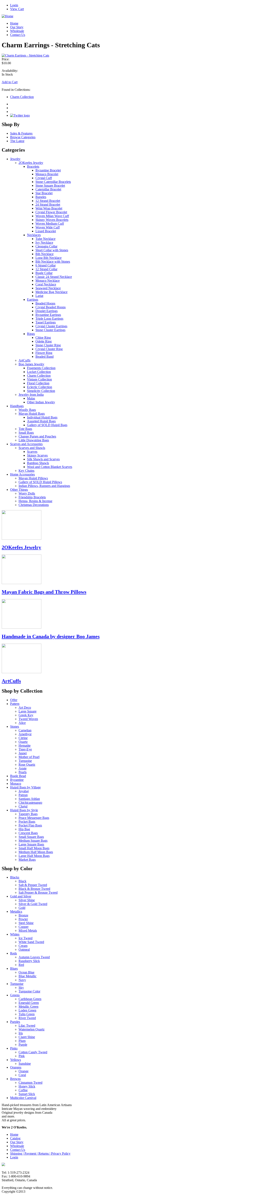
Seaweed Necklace (48, 288)
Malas (31, 398)
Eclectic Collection (39, 387)
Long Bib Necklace (48, 258)
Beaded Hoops (45, 303)
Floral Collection (38, 383)
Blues (14, 968)
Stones (14, 726)
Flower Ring (43, 353)
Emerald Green (29, 1003)
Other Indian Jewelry (41, 402)
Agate (23, 768)
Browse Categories (22, 137)
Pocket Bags (27, 821)
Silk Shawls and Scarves (43, 459)
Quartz (23, 742)
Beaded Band (44, 356)
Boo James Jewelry (31, 364)
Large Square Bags (31, 844)
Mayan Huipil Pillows (33, 478)
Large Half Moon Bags (34, 856)
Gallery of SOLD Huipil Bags (47, 425)
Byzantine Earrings (48, 315)
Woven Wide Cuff (47, 227)
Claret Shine (27, 1037)
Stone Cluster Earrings (50, 330)
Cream (23, 946)
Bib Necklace (44, 254)
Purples (15, 1022)
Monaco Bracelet (46, 174)
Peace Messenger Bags (34, 818)
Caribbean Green (30, 999)
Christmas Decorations (34, 505)
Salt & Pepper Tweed (33, 885)
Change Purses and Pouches (37, 436)
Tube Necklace (45, 239)
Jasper (23, 753)
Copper (23, 926)
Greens (15, 995)
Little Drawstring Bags (34, 440)
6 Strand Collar (45, 265)
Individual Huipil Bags (42, 417)
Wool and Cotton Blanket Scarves (49, 467)
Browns (15, 1079)
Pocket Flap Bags (30, 825)
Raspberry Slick (29, 961)
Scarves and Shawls (32, 448)
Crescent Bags (28, 833)
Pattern (14, 704)
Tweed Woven (28, 719)
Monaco (15, 783)
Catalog (15, 1138)
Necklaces (34, 235)
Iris (21, 1033)
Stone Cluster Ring (48, 345)
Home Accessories (22, 474)
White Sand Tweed (31, 942)
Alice (22, 723)
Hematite (25, 745)
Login (14, 5)
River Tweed (27, 1018)
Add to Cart (10, 82)
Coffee (23, 1090)
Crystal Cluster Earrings (51, 326)
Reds (13, 953)
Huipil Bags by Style (24, 810)
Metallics (16, 911)
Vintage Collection (39, 379)
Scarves (32, 451)
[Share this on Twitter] (20, 115)
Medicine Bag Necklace (51, 292)
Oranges (15, 1067)
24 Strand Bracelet (47, 204)
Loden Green (27, 1010)
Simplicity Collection (41, 391)
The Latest (17, 141)
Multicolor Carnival (23, 1098)
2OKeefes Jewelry (31, 162)
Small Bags (26, 432)
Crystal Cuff (43, 178)
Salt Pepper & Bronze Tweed (38, 892)
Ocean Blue (26, 972)
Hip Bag (24, 829)
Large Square (27, 711)
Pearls (23, 772)
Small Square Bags (31, 837)
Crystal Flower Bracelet (51, 212)
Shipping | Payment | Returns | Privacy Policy (40, 1153)
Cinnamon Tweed (30, 1082)
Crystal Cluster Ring (49, 349)
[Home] (7, 16)
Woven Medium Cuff (49, 223)
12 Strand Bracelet (47, 201)
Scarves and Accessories (26, 444)
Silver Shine (27, 900)
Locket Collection (39, 372)
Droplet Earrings (46, 311)
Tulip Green (27, 1014)
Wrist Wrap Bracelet (48, 208)
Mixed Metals (28, 930)
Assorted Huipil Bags (41, 421)
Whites (14, 934)
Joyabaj (24, 791)
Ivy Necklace (44, 242)
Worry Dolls (27, 493)
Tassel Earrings (45, 322)
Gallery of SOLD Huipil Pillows (40, 482)
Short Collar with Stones (51, 250)
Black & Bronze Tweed (34, 888)
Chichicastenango (30, 802)
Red (21, 965)
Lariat (39, 296)
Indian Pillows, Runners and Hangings (44, 486)
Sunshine (25, 1063)
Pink (22, 1056)
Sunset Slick (27, 1094)
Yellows (15, 1060)
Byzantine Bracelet (48, 170)
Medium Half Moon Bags (36, 852)
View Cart (17, 9)
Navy (22, 980)
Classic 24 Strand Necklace (53, 277)
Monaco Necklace (47, 280)
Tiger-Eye (25, 749)
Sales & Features (21, 133)
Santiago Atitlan (29, 799)
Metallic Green (28, 1006)
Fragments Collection (41, 368)
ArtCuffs (24, 360)
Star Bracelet (44, 193)
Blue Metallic (27, 976)
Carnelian (25, 730)
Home (14, 23)
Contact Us (17, 35)
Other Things (19, 489)
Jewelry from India (31, 394)
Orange (23, 1071)
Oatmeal (24, 949)
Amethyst (25, 734)
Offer (13, 700)
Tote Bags (25, 429)
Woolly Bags (27, 410)
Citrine (23, 738)
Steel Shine (26, 923)
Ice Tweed (25, 938)
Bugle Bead (18, 776)
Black (22, 881)
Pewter (23, 919)
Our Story (16, 27)
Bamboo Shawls (38, 463)
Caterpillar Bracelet (48, 189)
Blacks (14, 877)
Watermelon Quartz (32, 1029)
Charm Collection (22, 97)
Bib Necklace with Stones (52, 261)
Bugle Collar (44, 273)
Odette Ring (43, 341)
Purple (23, 1044)
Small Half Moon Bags (34, 848)
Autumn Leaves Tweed (34, 957)
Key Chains (26, 470)
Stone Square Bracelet (50, 185)
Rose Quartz (27, 764)
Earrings (32, 299)
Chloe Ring (43, 337)
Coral (22, 1075)
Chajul (23, 806)
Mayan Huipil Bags (32, 413)
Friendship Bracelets (32, 497)
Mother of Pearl (29, 757)
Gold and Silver (20, 896)
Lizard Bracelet (45, 231)
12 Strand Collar (46, 269)
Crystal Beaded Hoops (50, 307)
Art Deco (25, 707)
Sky (21, 987)
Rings (31, 334)
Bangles (40, 197)
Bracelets (33, 166)
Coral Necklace (45, 284)
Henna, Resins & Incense (35, 501)
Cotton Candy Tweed (33, 1052)
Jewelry (15, 159)
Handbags (17, 406)
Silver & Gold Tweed (33, 904)
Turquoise (25, 761)
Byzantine (17, 780)
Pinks (14, 1048)
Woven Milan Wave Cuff (52, 216)
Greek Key (26, 715)
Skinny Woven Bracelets (51, 220)
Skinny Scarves (37, 455)
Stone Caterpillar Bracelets (53, 182)
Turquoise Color (29, 991)
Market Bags (27, 859)
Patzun (23, 795)
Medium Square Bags (33, 840)
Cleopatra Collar (46, 246)
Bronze (23, 915)
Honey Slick (27, 1086)
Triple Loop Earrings (49, 318)
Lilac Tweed (27, 1025)
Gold (22, 907)
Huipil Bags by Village (25, 787)
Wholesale (17, 31)
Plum (22, 1041)
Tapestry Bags (28, 814)
